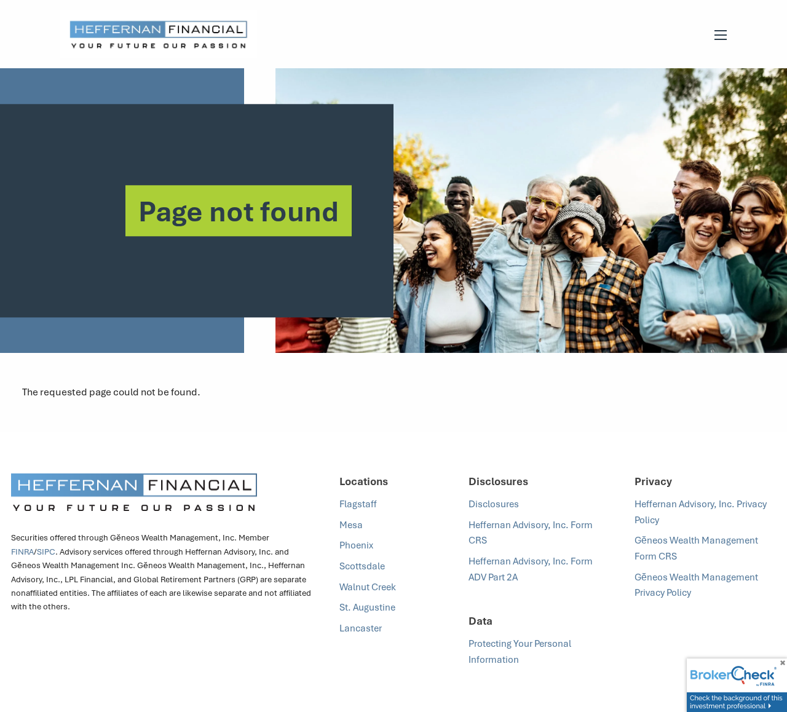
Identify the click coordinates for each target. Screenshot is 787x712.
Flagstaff (358, 503)
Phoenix (356, 545)
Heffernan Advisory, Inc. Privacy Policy (701, 511)
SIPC (46, 551)
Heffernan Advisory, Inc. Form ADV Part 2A (531, 569)
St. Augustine (367, 607)
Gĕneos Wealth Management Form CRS (696, 548)
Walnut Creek (367, 586)
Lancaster (360, 628)
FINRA (22, 551)
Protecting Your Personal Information (520, 651)
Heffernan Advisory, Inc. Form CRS (531, 532)
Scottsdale (362, 566)
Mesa (351, 524)
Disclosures (494, 503)
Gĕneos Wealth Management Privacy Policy (696, 585)
